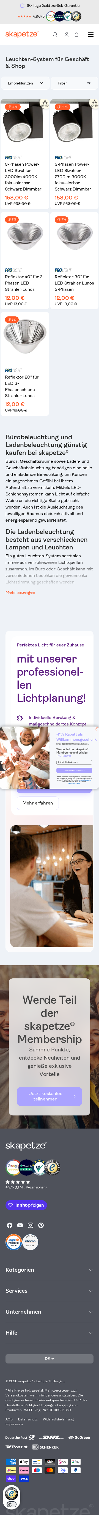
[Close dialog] (96, 728)
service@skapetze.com (85, 780)
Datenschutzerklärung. (74, 783)
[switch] (11, 1504)
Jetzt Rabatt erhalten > (74, 770)
